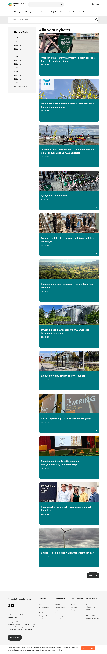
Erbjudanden (42, 619)
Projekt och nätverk (58, 12)
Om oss (43, 12)
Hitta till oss (74, 607)
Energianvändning (44, 607)
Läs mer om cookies (55, 650)
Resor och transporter (45, 610)
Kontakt (85, 12)
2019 (16, 64)
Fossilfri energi (43, 613)
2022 (16, 53)
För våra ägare (90, 615)
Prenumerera (14, 637)
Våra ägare (74, 610)
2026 (16, 38)
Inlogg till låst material (92, 618)
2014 (16, 83)
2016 (16, 75)
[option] (95, 4)
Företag (17, 12)
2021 (16, 56)
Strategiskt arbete (44, 616)
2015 (16, 79)
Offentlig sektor (30, 12)
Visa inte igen (88, 648)
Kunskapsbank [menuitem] (74, 12)
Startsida (41, 604)
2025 (16, 41)
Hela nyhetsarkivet (20, 87)
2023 (16, 49)
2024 (16, 45)
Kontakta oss (74, 604)
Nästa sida (93, 575)
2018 (16, 68)
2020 (16, 60)
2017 (16, 71)
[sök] (96, 20)
